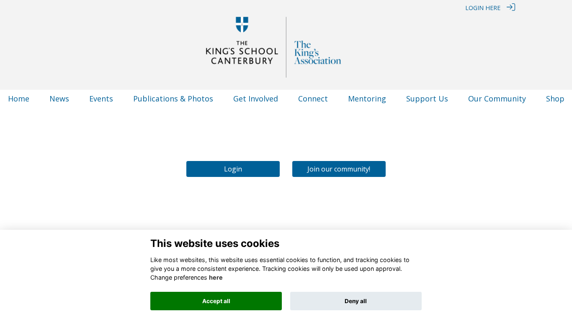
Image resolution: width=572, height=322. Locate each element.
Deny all (356, 301)
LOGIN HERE (482, 8)
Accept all (216, 301)
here (216, 277)
